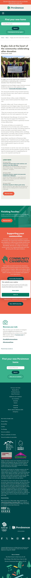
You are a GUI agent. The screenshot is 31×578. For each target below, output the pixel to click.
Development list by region (15, 32)
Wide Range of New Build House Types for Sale (15, 559)
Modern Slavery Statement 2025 (15, 409)
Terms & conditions (5, 432)
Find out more (7, 220)
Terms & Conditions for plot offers (9, 437)
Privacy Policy (4, 421)
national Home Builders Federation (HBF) (10, 502)
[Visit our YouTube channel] (23, 538)
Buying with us (15, 390)
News (7, 37)
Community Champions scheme (17, 89)
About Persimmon (15, 394)
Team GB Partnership (15, 304)
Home (2, 37)
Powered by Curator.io (7, 349)
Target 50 (15, 407)
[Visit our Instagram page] (18, 538)
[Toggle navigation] (3, 13)
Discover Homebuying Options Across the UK (15, 561)
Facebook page (19, 335)
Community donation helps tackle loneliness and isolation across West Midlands (15, 164)
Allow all (15, 295)
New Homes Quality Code (7, 418)
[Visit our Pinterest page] (29, 538)
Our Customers (15, 399)
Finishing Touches (15, 392)
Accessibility (4, 424)
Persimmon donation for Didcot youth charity (14, 185)
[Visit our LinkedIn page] (12, 538)
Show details (15, 290)
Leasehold (15, 405)
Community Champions (15, 279)
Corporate (15, 401)
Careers (15, 403)
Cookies (3, 426)
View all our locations (15, 377)
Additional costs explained (15, 396)
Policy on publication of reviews (8, 434)
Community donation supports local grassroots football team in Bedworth (14, 175)
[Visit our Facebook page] (1, 538)
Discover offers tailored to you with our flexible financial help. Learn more (15, 2)
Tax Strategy (4, 429)
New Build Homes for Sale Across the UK (15, 557)
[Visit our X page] (7, 538)
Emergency (15, 412)
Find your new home (15, 388)
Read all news (8, 193)
